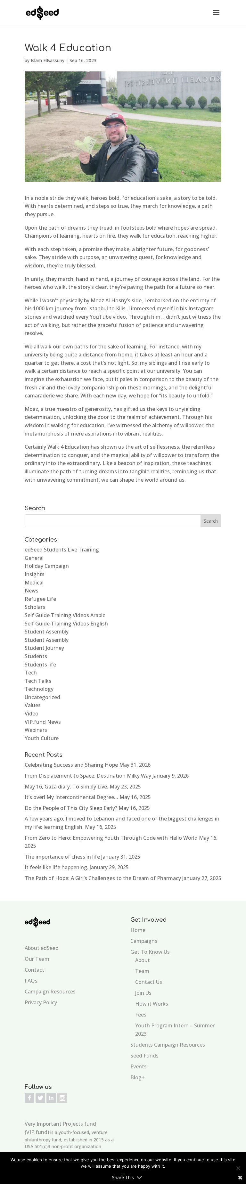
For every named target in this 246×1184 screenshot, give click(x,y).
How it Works (151, 1003)
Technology (39, 688)
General (34, 557)
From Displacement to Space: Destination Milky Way (88, 775)
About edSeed (42, 947)
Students (36, 656)
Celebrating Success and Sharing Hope (71, 764)
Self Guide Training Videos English (66, 623)
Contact (34, 969)
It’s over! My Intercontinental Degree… (71, 797)
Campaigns (143, 940)
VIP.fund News (43, 721)
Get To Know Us (150, 951)
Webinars (36, 729)
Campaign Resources (50, 991)
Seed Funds (144, 1055)
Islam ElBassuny (47, 60)
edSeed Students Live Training (62, 549)
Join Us (143, 992)
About (142, 960)
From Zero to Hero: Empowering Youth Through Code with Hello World (111, 837)
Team (142, 971)
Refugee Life (40, 598)
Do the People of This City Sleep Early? (71, 808)
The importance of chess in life (62, 856)
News (31, 590)
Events (138, 1066)
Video (31, 713)
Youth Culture (42, 738)
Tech (31, 672)
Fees (140, 1014)
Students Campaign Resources (167, 1044)
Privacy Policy (41, 1002)
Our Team (37, 958)
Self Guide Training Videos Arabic (65, 615)
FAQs (31, 980)
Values (33, 705)
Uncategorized (42, 697)
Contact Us (148, 981)
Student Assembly (47, 631)
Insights (35, 574)
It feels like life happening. (56, 867)
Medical (34, 582)
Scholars (35, 606)
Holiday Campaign (47, 565)
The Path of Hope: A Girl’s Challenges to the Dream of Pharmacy (103, 878)
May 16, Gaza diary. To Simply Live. (66, 786)
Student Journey (44, 647)
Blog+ (137, 1077)
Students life (40, 664)
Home (137, 930)
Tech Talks (38, 680)
